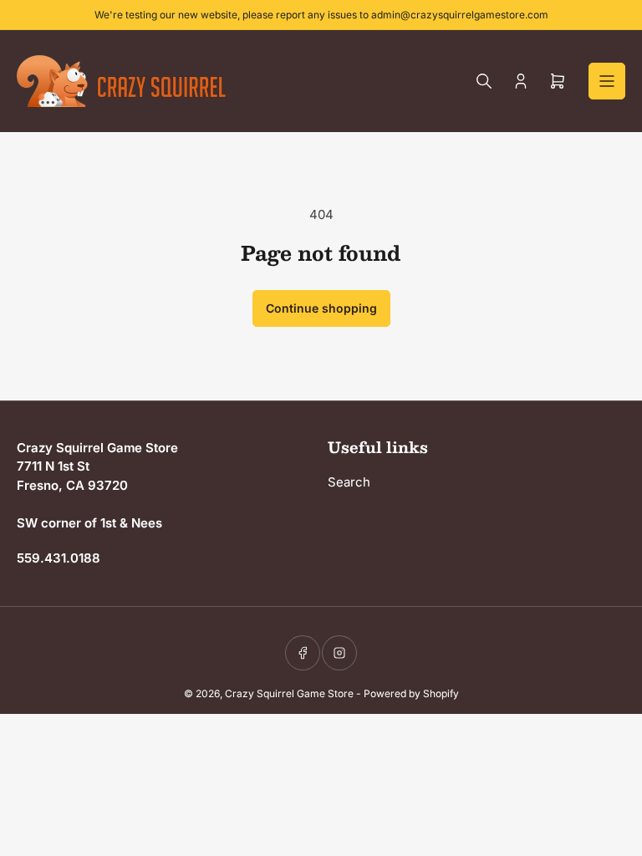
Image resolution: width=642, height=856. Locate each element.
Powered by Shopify (411, 693)
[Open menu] (606, 81)
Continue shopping (321, 308)
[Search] (484, 81)
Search (349, 482)
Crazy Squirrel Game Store (289, 693)
